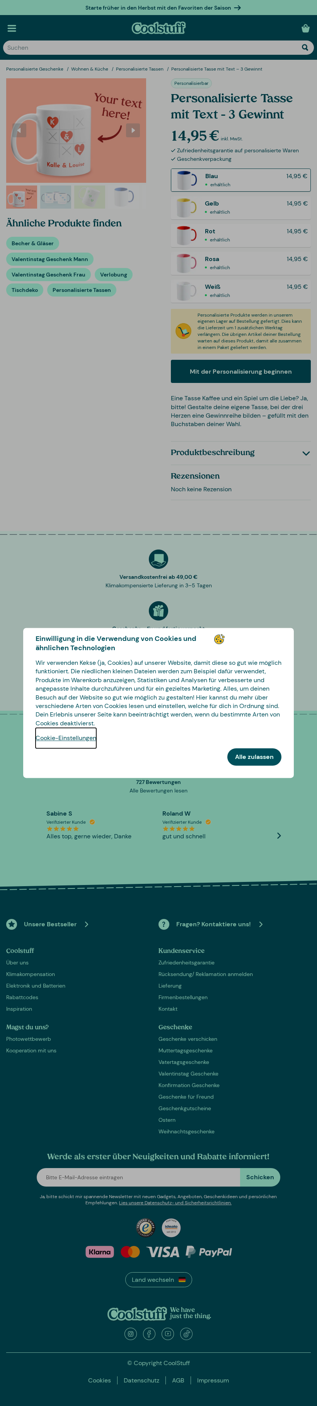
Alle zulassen (254, 757)
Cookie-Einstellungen (66, 738)
